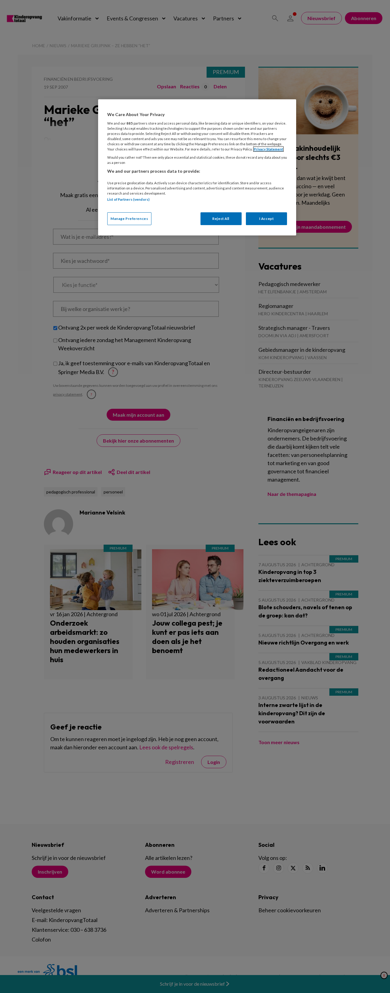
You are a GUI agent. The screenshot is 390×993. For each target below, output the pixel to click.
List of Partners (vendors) (128, 199)
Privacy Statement (268, 149)
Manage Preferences (129, 219)
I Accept (266, 219)
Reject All (220, 219)
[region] (197, 167)
